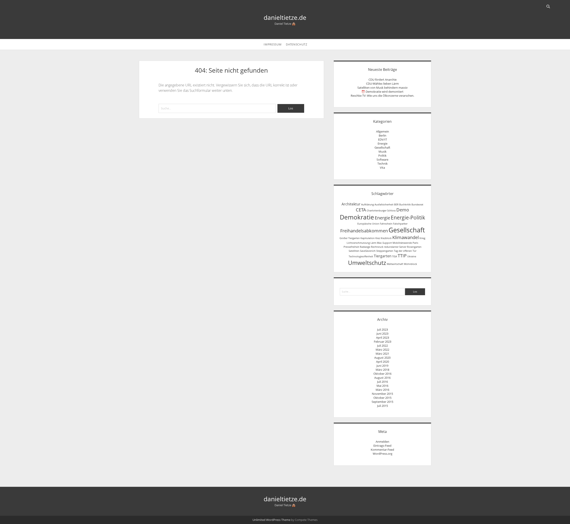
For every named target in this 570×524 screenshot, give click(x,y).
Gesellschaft (382, 147)
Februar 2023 (382, 342)
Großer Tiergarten (350, 238)
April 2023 (382, 338)
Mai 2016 (382, 386)
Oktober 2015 (382, 398)
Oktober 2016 (382, 374)
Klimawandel (405, 237)
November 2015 (382, 394)
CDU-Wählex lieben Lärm (382, 84)
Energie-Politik (408, 217)
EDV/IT (382, 139)
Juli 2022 (382, 346)
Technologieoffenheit (361, 256)
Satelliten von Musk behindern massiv (382, 88)
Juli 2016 (382, 382)
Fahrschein (386, 223)
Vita (382, 168)
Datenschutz (296, 44)
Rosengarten (414, 246)
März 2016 (382, 390)
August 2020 (382, 358)
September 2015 (382, 402)
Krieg (422, 238)
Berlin (382, 135)
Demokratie (357, 217)
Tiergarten (382, 256)
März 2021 (382, 354)
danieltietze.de (285, 17)
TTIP (402, 256)
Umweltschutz (367, 263)
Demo (402, 210)
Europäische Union (368, 223)
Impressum (272, 44)
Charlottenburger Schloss (381, 210)
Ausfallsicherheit (384, 204)
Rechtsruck (377, 246)
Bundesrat (417, 204)
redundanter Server (395, 246)
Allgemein (382, 131)
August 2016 (382, 378)
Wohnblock (410, 264)
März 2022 (382, 350)
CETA (361, 210)
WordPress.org (382, 454)
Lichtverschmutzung (358, 242)
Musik (383, 151)
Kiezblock (386, 238)
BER (396, 204)
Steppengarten (384, 250)
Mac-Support (384, 242)
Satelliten (354, 250)
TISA (394, 256)
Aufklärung (367, 204)
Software (382, 160)
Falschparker (400, 223)
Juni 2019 (382, 366)
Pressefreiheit (351, 246)
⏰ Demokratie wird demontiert (382, 92)
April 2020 (382, 362)
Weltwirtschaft (395, 264)
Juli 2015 (382, 406)
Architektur (351, 204)
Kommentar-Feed (382, 450)
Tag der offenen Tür (405, 250)
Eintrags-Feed (382, 446)
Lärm (373, 242)
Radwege (365, 246)
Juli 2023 (382, 330)
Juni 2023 (382, 334)
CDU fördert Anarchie (382, 80)
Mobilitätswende (402, 242)
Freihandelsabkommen (364, 231)
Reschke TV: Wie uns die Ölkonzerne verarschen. (382, 96)
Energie (382, 143)
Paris (415, 242)
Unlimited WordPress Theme (271, 520)
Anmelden (382, 442)
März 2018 (382, 370)
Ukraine (411, 256)
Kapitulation (367, 238)
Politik (382, 156)
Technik (382, 164)
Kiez (377, 238)
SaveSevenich (368, 250)
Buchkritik (405, 204)
